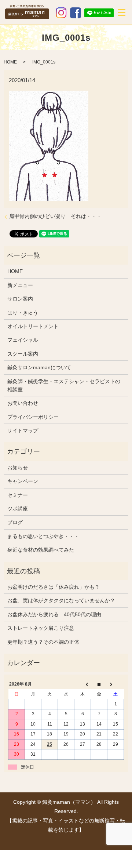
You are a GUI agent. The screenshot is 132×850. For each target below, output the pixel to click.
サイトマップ (22, 430)
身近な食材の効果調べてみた (40, 550)
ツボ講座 (17, 509)
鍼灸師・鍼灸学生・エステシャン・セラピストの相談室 (63, 385)
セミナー (17, 495)
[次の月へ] (115, 684)
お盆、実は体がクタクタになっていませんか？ (61, 600)
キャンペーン (22, 481)
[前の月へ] (82, 684)
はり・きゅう (22, 313)
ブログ (15, 522)
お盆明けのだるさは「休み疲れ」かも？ (53, 587)
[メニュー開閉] (121, 12)
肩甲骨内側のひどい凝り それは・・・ (55, 216)
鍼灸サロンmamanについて (39, 367)
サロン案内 (20, 299)
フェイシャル (22, 340)
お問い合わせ (22, 403)
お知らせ (17, 468)
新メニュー (20, 285)
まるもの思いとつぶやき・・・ (43, 536)
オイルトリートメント (33, 326)
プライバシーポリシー (33, 417)
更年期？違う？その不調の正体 (43, 642)
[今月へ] (99, 684)
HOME (10, 62)
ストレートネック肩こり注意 (40, 628)
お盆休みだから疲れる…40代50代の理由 (54, 614)
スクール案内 (22, 354)
